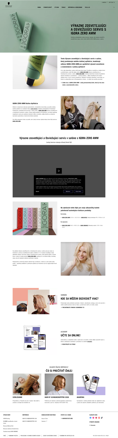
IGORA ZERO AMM (84, 72)
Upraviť (37, 191)
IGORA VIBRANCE (84, 225)
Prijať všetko (78, 191)
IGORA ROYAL (84, 217)
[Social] (90, 418)
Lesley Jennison (34, 108)
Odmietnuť (68, 191)
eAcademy (89, 341)
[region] (59, 185)
